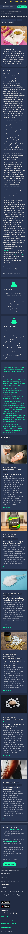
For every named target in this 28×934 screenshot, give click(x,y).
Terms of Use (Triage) (7, 920)
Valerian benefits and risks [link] (7, 13)
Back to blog (6, 441)
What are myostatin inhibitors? (11, 789)
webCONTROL (9, 250)
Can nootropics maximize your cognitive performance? (14, 663)
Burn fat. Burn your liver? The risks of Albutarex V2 (13, 599)
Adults (19, 20)
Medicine (16, 782)
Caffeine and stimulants (9, 536)
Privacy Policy (5, 916)
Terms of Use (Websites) (8, 923)
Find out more (7, 507)
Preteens (15, 539)
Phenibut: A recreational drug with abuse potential (13, 726)
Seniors (4, 22)
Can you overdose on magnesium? (12, 475)
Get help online (22, 6)
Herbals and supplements (9, 20)
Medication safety (8, 719)
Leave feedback (6, 927)
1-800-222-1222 (18, 254)
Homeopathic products (9, 469)
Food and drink (7, 539)
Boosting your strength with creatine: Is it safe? (13, 542)
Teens (10, 595)
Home (2, 11)
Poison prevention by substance (13, 11)
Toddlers (10, 22)
